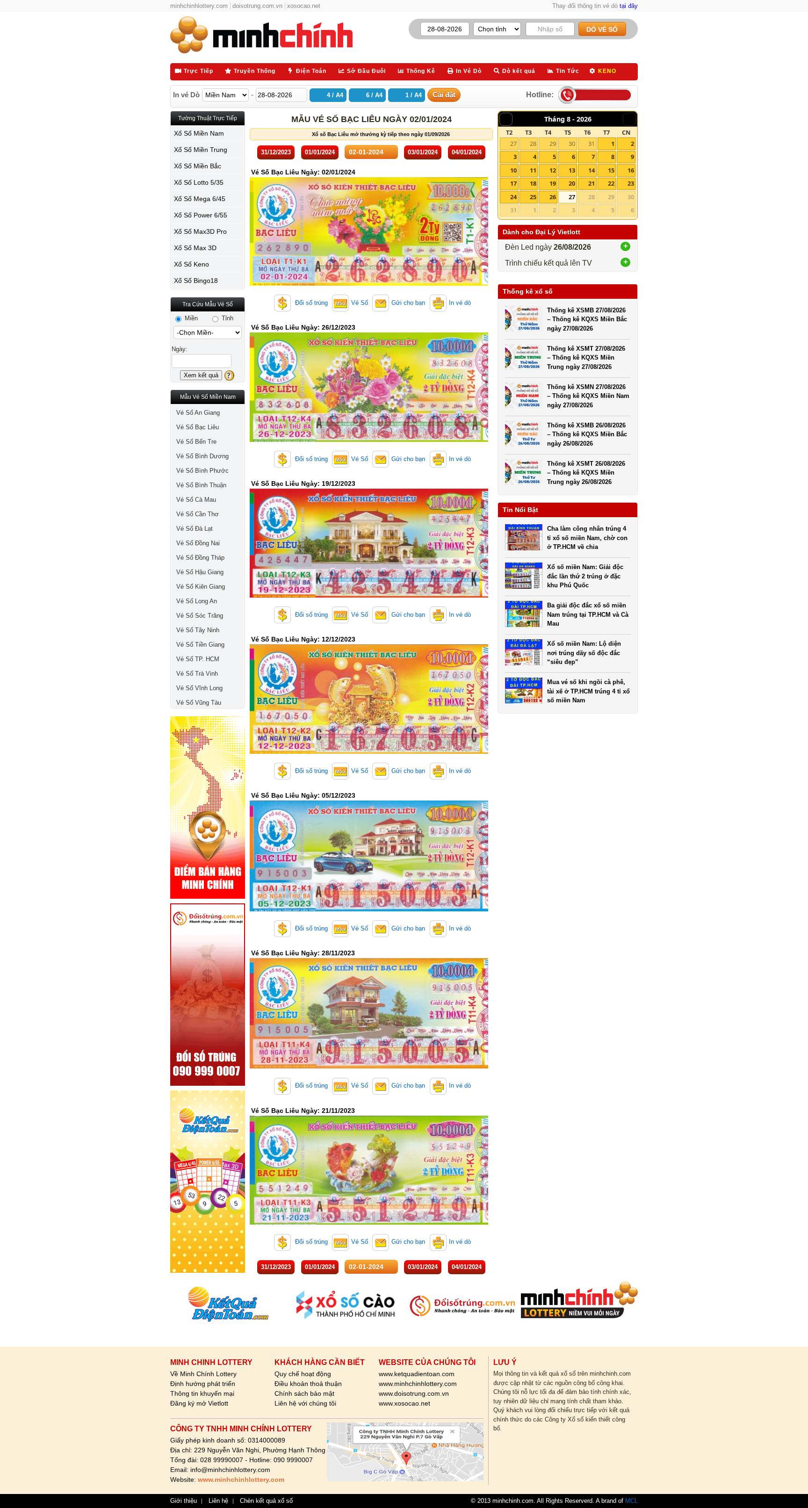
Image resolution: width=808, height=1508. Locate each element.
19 (552, 183)
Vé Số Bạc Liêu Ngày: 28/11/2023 (303, 953)
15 (611, 170)
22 (611, 183)
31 (591, 143)
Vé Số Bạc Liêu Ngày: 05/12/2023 (303, 795)
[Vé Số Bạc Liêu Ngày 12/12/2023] (369, 751)
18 (533, 183)
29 (552, 143)
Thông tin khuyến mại (202, 1393)
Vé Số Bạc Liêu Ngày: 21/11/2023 (303, 1110)
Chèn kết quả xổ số (266, 1501)
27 (513, 143)
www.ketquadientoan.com (416, 1374)
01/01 (320, 152)
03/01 (423, 152)
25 (533, 197)
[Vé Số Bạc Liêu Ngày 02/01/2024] (369, 283)
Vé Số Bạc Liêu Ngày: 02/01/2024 (303, 172)
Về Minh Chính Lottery (203, 1374)
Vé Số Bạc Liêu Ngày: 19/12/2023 (303, 483)
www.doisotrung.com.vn (414, 1393)
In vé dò (460, 302)
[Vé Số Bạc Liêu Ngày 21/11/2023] (369, 1222)
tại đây (629, 5)
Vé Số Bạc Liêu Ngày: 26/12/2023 (303, 327)
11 (533, 170)
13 (572, 170)
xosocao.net (303, 5)
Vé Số (359, 302)
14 (591, 170)
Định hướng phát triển (202, 1383)
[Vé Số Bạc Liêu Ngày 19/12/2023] (369, 595)
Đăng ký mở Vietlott (199, 1403)
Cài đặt (444, 95)
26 (552, 197)
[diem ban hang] (207, 807)
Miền (190, 318)
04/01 (467, 152)
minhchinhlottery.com (199, 5)
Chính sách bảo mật (304, 1393)
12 (552, 170)
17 (513, 183)
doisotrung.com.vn (257, 5)
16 (631, 170)
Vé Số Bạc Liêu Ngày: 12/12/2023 (303, 639)
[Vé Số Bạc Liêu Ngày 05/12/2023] (369, 909)
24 (513, 197)
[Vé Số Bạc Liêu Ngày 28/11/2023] (369, 1066)
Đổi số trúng (310, 302)
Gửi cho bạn (408, 302)
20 (572, 183)
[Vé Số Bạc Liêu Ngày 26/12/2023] (369, 439)
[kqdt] (207, 1181)
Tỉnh (226, 318)
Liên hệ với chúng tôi (305, 1403)
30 (572, 143)
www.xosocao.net (404, 1403)
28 (533, 143)
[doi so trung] (207, 994)
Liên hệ (218, 1501)
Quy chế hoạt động (302, 1374)
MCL (631, 1500)
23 (631, 183)
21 (591, 183)
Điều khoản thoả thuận (308, 1383)
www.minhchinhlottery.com (418, 1383)
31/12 (276, 152)
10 (513, 170)
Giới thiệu (183, 1501)
